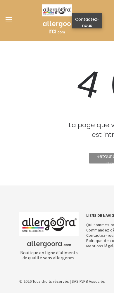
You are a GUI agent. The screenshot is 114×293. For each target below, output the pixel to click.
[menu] (9, 19)
